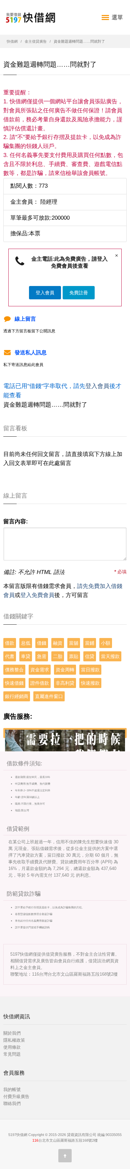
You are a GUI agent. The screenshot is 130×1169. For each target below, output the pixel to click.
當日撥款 (90, 669)
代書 (9, 656)
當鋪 (89, 643)
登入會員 (45, 292)
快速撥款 (90, 683)
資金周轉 (65, 669)
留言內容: (15, 521)
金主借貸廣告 (36, 41)
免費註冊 (78, 292)
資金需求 (39, 669)
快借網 (12, 41)
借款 (9, 643)
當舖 (73, 643)
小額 (105, 643)
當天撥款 (110, 656)
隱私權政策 (14, 1040)
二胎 (57, 656)
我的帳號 (12, 1089)
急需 (41, 656)
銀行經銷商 (16, 696)
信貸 (89, 656)
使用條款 (12, 1047)
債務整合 (14, 669)
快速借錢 (14, 683)
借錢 (41, 643)
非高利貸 (65, 683)
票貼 (73, 656)
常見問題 (12, 1054)
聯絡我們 (12, 1103)
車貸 (25, 656)
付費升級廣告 (16, 1096)
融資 (57, 643)
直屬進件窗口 (49, 696)
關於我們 (12, 1033)
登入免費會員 (37, 595)
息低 (25, 643)
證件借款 (39, 683)
